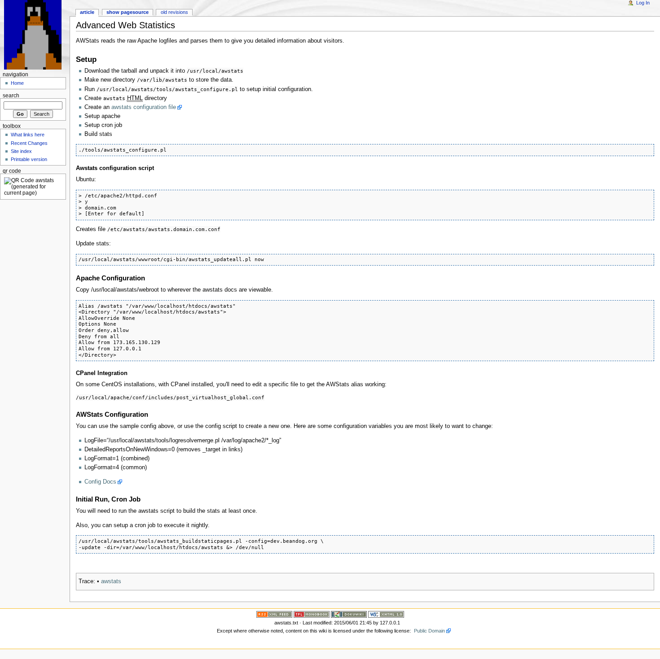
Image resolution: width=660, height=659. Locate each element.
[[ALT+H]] (35, 35)
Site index (21, 151)
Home (17, 83)
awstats (111, 581)
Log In (643, 2)
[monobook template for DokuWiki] (312, 614)
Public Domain (429, 630)
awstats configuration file (143, 107)
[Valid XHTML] (386, 614)
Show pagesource (127, 12)
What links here (27, 134)
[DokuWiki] (349, 614)
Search (11, 95)
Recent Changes (29, 143)
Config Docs (100, 482)
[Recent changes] (274, 614)
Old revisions (174, 12)
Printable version (29, 159)
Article (87, 12)
